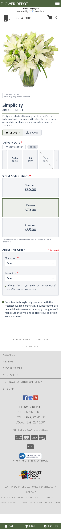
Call (11, 526)
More (7, 125)
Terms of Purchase (31, 502)
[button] (52, 18)
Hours (52, 526)
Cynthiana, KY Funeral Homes (21, 487)
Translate (39, 11)
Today (33, 146)
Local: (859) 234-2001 (30, 422)
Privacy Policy (9, 502)
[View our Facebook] (25, 399)
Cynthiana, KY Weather (14, 497)
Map (32, 526)
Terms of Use (52, 502)
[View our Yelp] (35, 399)
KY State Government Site (45, 497)
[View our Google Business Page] (30, 399)
